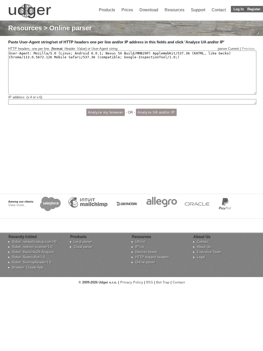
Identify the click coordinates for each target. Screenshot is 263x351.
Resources (174, 10)
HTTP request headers (152, 257)
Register (253, 9)
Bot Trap (163, 282)
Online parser (145, 262)
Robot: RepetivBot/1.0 (28, 257)
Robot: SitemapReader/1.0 (31, 262)
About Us (204, 247)
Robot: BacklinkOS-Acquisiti (33, 252)
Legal (201, 257)
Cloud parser (83, 247)
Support (198, 10)
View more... (17, 205)
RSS (149, 282)
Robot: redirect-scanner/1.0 (32, 247)
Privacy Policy (131, 282)
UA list (140, 242)
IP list (139, 247)
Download (148, 10)
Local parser (83, 242)
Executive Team (209, 252)
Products (107, 10)
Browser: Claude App (27, 267)
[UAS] (29, 18)
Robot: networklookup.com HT (34, 242)
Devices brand (146, 252)
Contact (219, 10)
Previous (248, 49)
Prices (127, 10)
